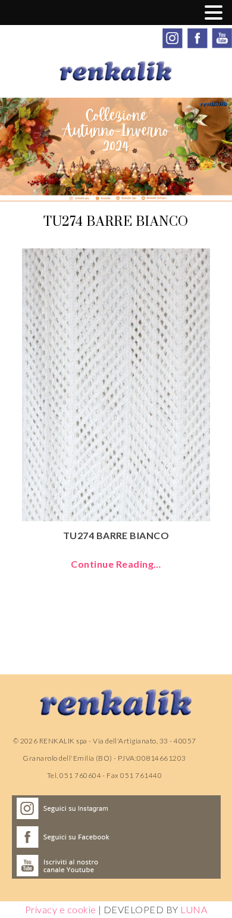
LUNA (193, 909)
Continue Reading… (116, 564)
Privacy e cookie (60, 909)
